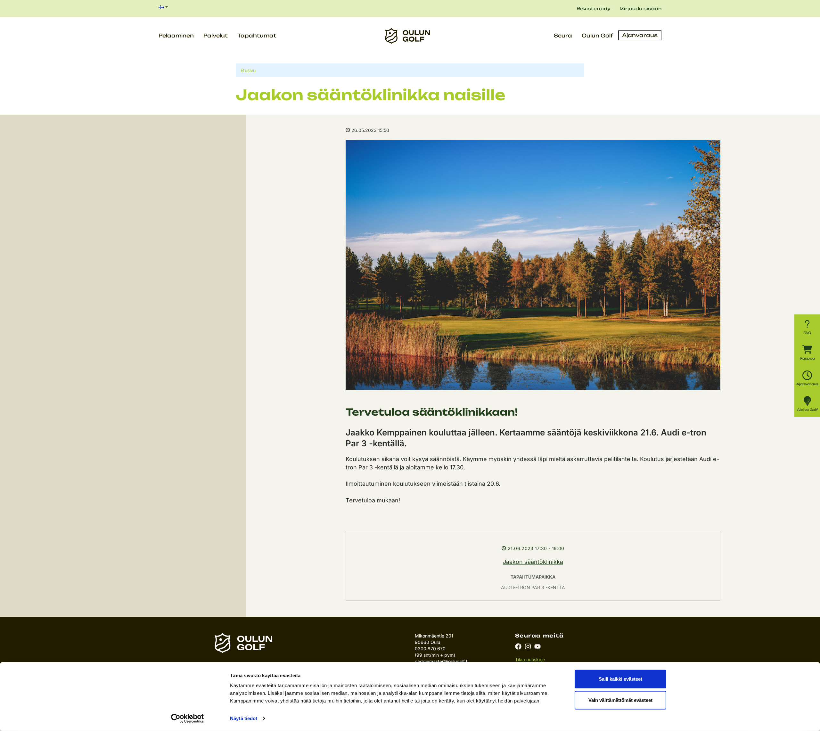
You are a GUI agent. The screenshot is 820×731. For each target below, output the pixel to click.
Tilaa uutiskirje (530, 659)
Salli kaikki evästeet (620, 679)
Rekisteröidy (594, 8)
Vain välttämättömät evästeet (620, 700)
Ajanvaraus (640, 35)
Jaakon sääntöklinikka (533, 561)
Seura (563, 35)
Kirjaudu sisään (640, 8)
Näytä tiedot (243, 718)
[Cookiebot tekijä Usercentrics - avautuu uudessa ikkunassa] (188, 718)
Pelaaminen (176, 35)
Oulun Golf (597, 35)
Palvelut (215, 35)
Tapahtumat (256, 35)
